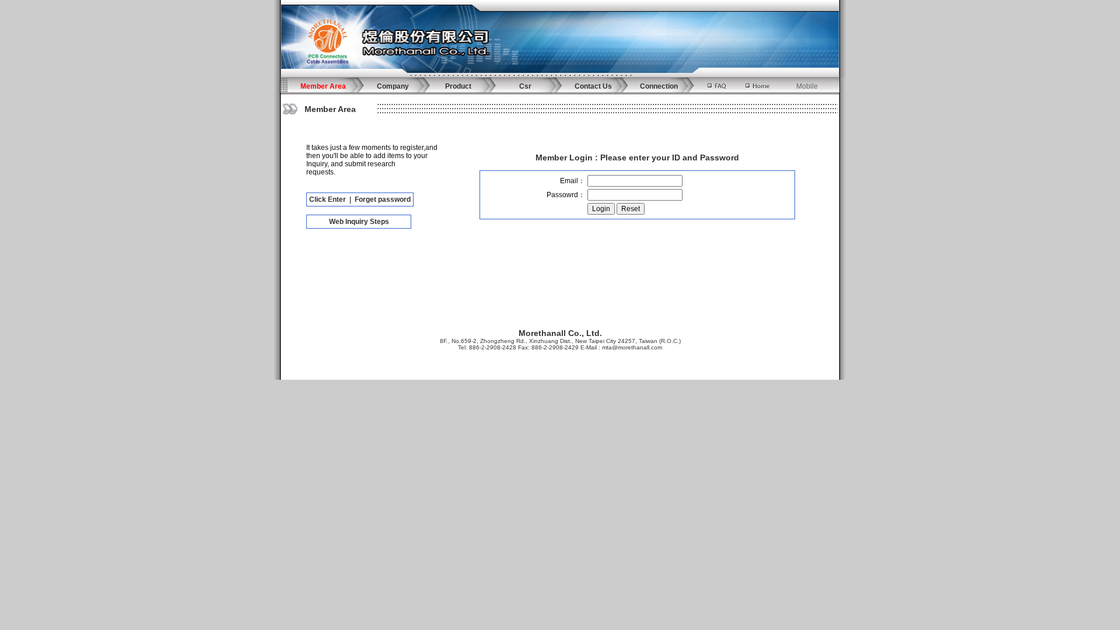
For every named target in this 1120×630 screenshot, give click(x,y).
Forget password (383, 199)
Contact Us (593, 86)
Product (458, 86)
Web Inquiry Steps (359, 222)
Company (393, 86)
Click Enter (327, 199)
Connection (659, 86)
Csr (525, 86)
